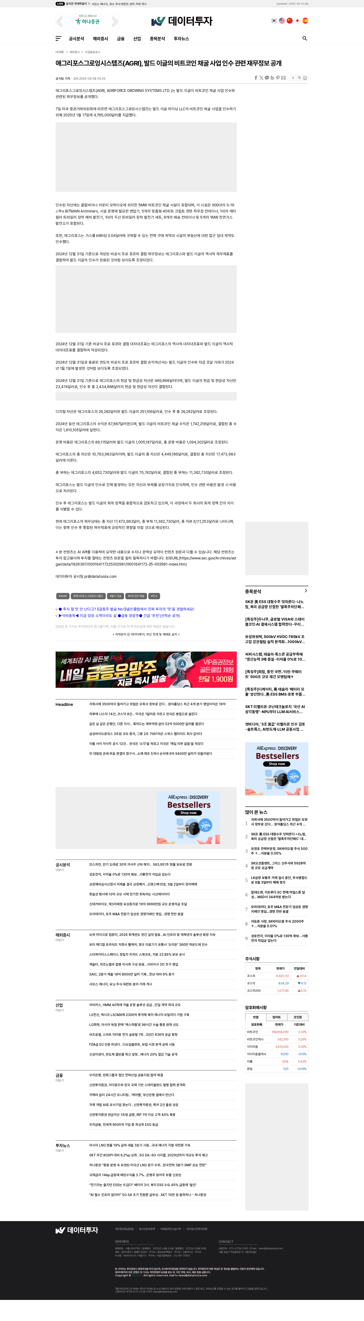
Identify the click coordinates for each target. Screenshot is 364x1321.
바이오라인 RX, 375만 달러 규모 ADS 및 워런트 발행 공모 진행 (129, 4)
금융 (120, 38)
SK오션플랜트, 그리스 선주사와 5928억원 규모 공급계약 (278, 865)
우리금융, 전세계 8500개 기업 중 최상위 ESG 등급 (123, 1125)
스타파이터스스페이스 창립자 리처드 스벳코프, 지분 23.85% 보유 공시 (137, 955)
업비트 (277, 1017)
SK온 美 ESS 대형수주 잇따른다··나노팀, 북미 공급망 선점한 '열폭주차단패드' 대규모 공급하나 (275, 604)
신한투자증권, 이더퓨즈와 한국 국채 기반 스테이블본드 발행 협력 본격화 (137, 1085)
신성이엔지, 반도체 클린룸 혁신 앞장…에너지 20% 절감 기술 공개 (133, 1054)
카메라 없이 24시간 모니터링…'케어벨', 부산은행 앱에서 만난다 (131, 1095)
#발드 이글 (115, 596)
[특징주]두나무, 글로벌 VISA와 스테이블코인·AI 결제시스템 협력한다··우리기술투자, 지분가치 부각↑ (275, 622)
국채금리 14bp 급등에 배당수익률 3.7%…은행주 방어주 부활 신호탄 (135, 1175)
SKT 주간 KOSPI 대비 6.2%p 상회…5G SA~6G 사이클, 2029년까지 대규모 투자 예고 (148, 1155)
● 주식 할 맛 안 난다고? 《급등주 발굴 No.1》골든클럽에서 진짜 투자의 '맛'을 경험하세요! (126, 609)
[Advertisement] (99, 156)
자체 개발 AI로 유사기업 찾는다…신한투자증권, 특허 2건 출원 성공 (133, 1105)
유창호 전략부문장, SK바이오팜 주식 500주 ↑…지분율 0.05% (279, 851)
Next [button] (115, 21)
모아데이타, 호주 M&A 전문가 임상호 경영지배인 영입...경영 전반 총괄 (136, 914)
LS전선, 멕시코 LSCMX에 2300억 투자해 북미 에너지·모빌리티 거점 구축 (139, 1015)
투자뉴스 (181, 38)
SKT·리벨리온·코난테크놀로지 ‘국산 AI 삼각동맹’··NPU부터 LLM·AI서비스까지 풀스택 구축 (275, 709)
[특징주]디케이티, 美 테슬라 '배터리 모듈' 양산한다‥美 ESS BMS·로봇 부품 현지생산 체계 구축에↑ (274, 692)
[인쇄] (305, 78)
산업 (137, 38)
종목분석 (157, 38)
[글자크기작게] (293, 78)
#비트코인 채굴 (136, 596)
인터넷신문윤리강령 (196, 1229)
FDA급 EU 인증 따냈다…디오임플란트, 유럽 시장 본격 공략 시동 (132, 1045)
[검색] (304, 38)
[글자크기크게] (299, 78)
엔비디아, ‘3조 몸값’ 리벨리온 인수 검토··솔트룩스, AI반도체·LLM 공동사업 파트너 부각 (275, 727)
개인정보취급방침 (124, 1229)
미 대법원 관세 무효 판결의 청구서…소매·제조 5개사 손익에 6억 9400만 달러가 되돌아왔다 (150, 754)
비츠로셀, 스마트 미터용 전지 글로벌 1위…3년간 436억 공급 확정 (133, 1035)
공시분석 (76, 38)
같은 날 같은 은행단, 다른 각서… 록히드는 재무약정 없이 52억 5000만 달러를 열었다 (146, 724)
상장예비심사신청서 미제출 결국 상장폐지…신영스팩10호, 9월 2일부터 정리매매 (143, 884)
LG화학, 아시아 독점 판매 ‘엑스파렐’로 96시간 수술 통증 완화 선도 (134, 1025)
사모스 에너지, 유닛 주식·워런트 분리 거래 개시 (120, 984)
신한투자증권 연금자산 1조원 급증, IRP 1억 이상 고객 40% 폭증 (132, 1115)
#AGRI (63, 596)
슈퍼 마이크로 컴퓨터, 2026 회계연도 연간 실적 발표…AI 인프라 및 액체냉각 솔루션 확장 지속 (152, 935)
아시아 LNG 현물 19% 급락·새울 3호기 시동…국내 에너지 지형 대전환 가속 (139, 1145)
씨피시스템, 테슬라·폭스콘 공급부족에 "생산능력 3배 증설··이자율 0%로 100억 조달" (275, 657)
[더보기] (306, 590)
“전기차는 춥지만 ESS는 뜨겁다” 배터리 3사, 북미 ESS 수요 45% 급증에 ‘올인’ (143, 1185)
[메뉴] (59, 38)
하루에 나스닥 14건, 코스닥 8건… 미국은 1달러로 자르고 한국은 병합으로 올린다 (143, 714)
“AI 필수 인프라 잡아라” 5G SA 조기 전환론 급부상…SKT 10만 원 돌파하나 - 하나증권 (147, 1195)
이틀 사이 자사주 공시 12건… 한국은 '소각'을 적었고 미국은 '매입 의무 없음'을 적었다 (146, 744)
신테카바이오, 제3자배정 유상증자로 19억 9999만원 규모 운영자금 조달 (138, 904)
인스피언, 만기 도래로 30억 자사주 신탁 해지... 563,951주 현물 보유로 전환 (140, 865)
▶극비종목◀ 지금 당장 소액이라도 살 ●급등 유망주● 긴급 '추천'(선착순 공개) (119, 615)
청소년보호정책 (147, 1229)
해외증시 (100, 38)
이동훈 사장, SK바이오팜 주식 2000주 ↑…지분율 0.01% (277, 923)
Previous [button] (59, 21)
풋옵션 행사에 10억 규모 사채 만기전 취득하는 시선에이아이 (129, 894)
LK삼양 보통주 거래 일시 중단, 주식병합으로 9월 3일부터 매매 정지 (279, 880)
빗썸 (255, 1017)
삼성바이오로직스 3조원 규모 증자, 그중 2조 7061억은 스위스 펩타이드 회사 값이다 (145, 734)
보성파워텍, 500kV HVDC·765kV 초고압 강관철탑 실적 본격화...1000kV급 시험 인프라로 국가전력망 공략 (275, 639)
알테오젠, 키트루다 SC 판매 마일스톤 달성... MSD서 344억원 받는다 (278, 894)
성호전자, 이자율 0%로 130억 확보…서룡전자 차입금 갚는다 (130, 874)
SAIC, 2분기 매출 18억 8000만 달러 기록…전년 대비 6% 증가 (131, 974)
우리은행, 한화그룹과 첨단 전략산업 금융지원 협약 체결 (126, 1075)
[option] (147, 4)
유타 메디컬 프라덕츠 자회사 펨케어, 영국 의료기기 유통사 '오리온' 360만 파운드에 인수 (148, 945)
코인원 (298, 1017)
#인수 (154, 596)
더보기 (60, 870)
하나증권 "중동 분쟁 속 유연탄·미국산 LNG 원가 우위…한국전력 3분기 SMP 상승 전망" (147, 1165)
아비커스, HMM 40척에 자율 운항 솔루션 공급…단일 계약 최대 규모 (135, 1005)
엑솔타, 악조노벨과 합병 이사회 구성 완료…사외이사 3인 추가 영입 (133, 964)
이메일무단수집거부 (170, 1229)
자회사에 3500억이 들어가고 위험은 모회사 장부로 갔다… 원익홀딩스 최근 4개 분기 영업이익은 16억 (157, 704)
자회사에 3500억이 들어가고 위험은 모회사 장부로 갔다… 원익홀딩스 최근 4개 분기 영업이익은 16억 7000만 (279, 822)
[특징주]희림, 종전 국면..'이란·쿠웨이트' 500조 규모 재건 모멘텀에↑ (273, 674)
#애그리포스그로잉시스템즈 (88, 596)
